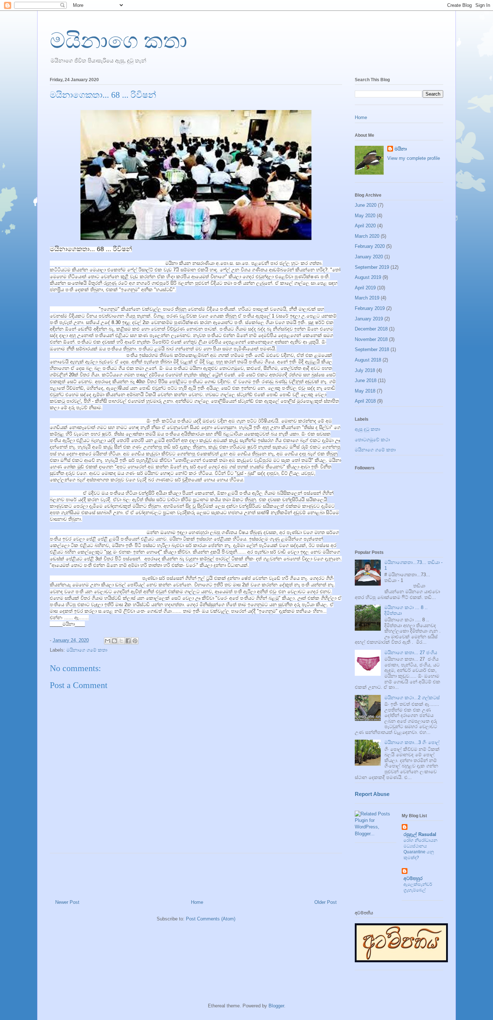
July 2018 (365, 370)
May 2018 (365, 391)
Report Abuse (372, 794)
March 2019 (367, 298)
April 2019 (365, 287)
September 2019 (372, 267)
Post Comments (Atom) (210, 918)
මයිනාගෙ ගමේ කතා (86, 650)
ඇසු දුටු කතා (367, 429)
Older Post (325, 902)
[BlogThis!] (114, 640)
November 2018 (371, 339)
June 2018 (365, 380)
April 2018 (365, 401)
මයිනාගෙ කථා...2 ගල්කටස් (412, 697)
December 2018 (371, 329)
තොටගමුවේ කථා (372, 439)
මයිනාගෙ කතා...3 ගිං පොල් (412, 742)
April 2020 (365, 225)
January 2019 (369, 318)
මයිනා (400, 149)
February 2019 (370, 308)
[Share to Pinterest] (135, 640)
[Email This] (107, 640)
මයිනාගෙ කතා (118, 41)
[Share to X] (121, 640)
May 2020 (365, 215)
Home (197, 902)
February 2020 (370, 246)
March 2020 (367, 236)
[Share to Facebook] (128, 640)
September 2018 (372, 349)
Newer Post (67, 902)
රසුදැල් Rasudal (419, 834)
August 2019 (368, 277)
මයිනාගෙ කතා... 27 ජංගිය (410, 652)
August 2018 (368, 360)
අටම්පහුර (413, 878)
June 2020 (365, 205)
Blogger (276, 1005)
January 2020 (369, 256)
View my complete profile (413, 158)
